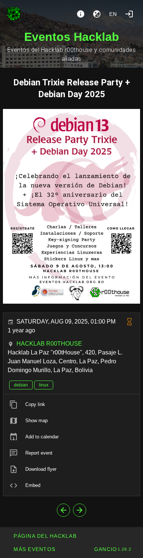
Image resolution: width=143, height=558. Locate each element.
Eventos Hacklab (71, 36)
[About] (81, 14)
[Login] (129, 14)
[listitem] (71, 404)
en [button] (113, 14)
